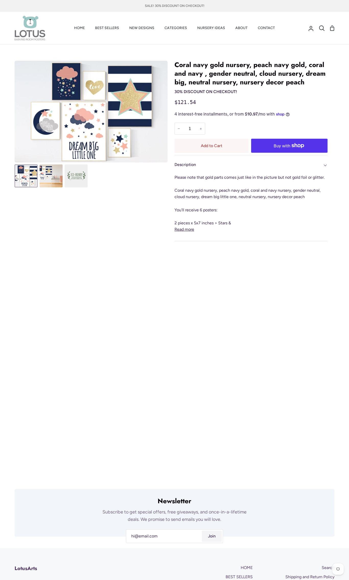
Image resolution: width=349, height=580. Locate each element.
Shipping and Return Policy (309, 576)
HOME (247, 567)
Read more (184, 229)
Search (328, 567)
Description (185, 164)
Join (212, 536)
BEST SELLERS (239, 576)
